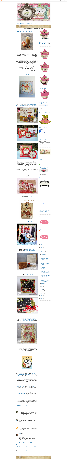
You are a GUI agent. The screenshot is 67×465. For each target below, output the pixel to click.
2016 (41, 244)
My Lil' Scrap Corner (30, 221)
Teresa (20, 418)
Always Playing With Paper (30, 249)
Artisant (31, 196)
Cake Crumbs (32, 175)
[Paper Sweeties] (40, 131)
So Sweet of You (27, 250)
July (42, 284)
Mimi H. (20, 433)
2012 (41, 295)
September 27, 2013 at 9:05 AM (25, 430)
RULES (40, 145)
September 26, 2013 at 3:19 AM (25, 424)
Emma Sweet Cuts (32, 104)
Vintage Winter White (20, 175)
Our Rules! (22, 23)
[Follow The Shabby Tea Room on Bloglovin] (43, 105)
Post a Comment (19, 444)
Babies (18, 386)
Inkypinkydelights (21, 426)
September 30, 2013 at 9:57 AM (25, 442)
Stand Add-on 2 (23, 105)
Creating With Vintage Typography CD (29, 319)
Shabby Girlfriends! (29, 23)
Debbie (41, 229)
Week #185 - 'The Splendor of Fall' (24, 31)
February (43, 292)
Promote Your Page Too (42, 132)
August (42, 283)
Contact (35, 23)
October (42, 253)
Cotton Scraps (32, 375)
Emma (28, 104)
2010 (41, 298)
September (43, 254)
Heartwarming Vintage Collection (24, 374)
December (43, 250)
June (42, 286)
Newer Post (18, 446)
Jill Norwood (19, 103)
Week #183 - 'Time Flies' (45, 271)
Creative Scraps (19, 375)
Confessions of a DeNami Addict (29, 318)
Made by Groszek (30, 274)
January (42, 293)
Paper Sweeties (31, 172)
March (42, 290)
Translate (47, 203)
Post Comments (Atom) (25, 450)
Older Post (36, 446)
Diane (20, 410)
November (43, 251)
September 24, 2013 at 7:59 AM (25, 416)
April (42, 289)
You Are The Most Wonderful (32, 105)
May (42, 287)
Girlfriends (34, 386)
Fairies (28, 386)
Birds (20, 386)
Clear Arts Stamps (35, 373)
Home (18, 23)
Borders (24, 320)
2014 (41, 247)
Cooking (23, 386)
